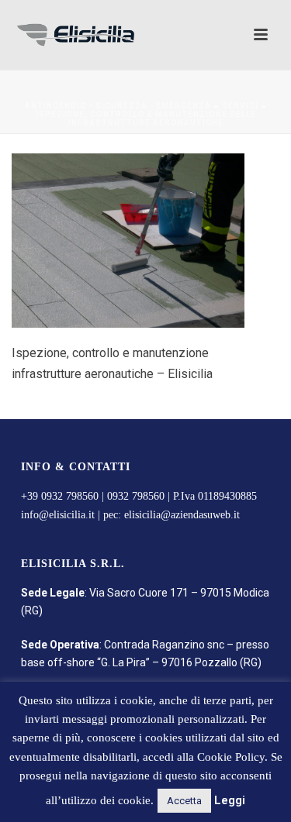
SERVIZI (240, 105)
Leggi (229, 800)
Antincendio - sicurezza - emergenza (118, 105)
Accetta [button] (184, 801)
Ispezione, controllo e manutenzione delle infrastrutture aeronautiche (146, 118)
